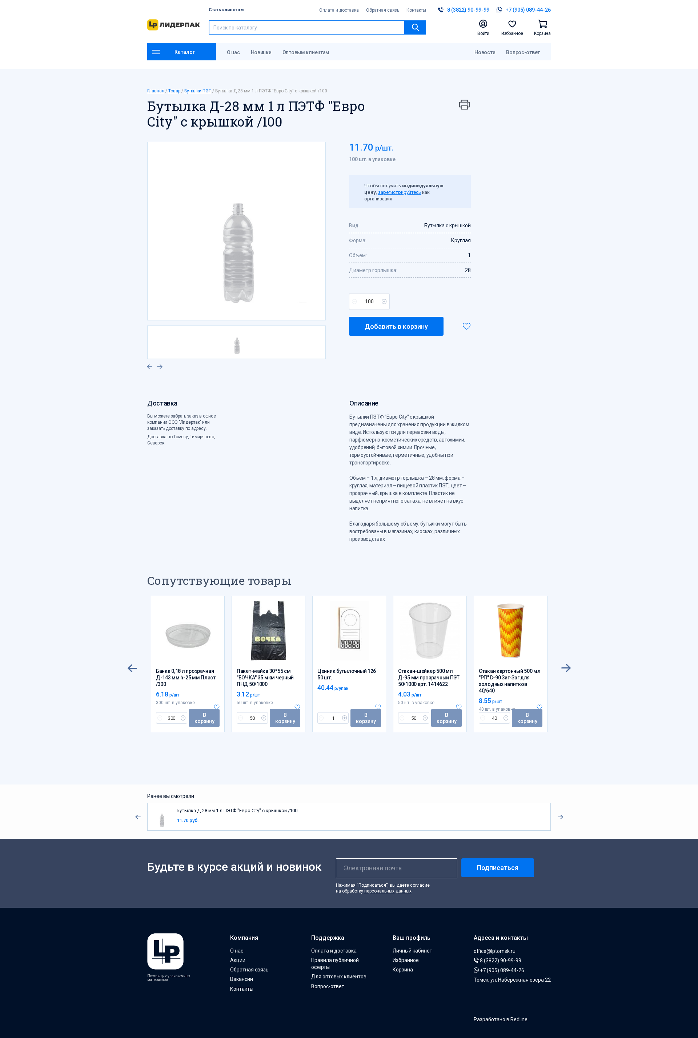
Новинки (261, 52)
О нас (233, 52)
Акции (237, 960)
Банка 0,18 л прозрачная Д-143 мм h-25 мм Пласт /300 (186, 677)
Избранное (406, 960)
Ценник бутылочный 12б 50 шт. (346, 674)
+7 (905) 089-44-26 (501, 970)
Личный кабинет (412, 951)
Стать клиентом (226, 9)
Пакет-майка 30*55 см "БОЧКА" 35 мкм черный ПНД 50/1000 (265, 677)
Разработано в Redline (500, 1019)
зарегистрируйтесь (399, 192)
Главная (155, 90)
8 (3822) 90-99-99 (500, 960)
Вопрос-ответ (523, 52)
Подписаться (497, 867)
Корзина (403, 970)
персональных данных (388, 891)
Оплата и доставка (339, 10)
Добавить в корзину (396, 326)
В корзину (204, 718)
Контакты (416, 10)
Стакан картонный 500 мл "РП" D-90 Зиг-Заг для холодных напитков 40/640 (510, 681)
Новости (484, 52)
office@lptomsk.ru (495, 951)
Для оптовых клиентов (338, 976)
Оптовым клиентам (306, 52)
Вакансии (241, 979)
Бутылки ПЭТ (197, 90)
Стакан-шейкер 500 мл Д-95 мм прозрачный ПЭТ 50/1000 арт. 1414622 (429, 677)
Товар (174, 90)
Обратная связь (382, 10)
